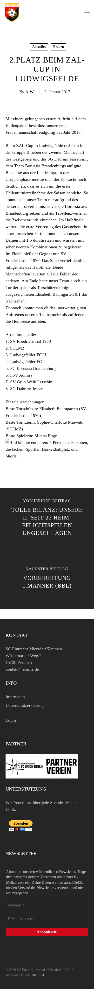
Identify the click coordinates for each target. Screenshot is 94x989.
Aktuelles (39, 47)
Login (11, 720)
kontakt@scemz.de (22, 669)
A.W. (29, 91)
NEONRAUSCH (32, 975)
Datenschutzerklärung (25, 705)
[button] (87, 12)
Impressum (15, 696)
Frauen (58, 47)
